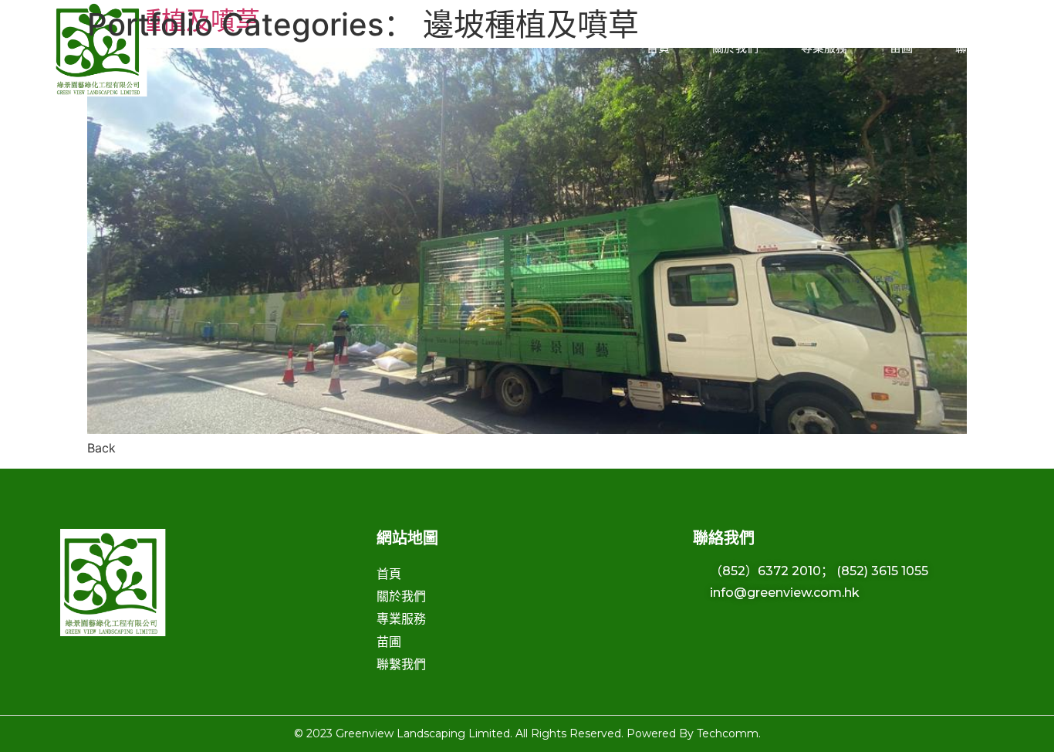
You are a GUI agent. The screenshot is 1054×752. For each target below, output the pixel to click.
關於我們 (735, 47)
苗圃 (901, 47)
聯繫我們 (978, 47)
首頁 (658, 47)
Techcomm (727, 733)
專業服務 (824, 47)
